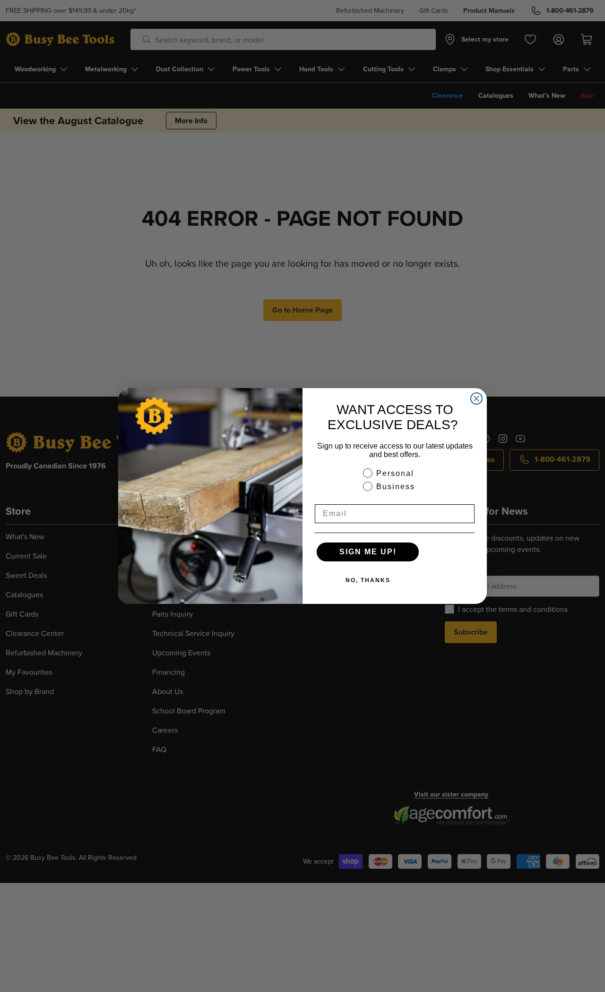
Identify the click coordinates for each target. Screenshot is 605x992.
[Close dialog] (476, 398)
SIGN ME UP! (368, 552)
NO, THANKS (368, 580)
